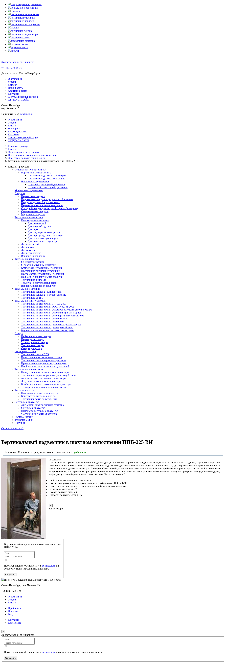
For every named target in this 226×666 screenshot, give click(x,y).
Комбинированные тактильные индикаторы (46, 384)
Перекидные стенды (32, 339)
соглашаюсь (48, 565)
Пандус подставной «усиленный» (40, 202)
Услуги (12, 81)
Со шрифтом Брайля (32, 262)
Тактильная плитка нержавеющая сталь (43, 360)
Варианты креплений (33, 256)
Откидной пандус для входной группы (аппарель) (49, 208)
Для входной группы (39, 226)
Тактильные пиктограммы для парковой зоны (47, 327)
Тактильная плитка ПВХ (35, 354)
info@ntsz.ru (26, 114)
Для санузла (28, 250)
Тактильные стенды (32, 345)
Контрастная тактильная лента (38, 396)
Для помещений (37, 223)
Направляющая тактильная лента (40, 393)
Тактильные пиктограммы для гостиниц (44, 318)
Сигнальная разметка (33, 407)
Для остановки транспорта (43, 238)
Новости (13, 611)
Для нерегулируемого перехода (45, 235)
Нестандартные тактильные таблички (42, 273)
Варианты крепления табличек (38, 285)
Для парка (33, 229)
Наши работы (15, 87)
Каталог (12, 84)
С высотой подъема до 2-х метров (47, 175)
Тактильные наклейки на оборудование (43, 294)
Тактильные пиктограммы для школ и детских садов (51, 324)
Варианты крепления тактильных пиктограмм (47, 330)
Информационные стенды (36, 336)
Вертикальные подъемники (36, 172)
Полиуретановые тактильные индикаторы (45, 372)
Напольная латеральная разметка (39, 410)
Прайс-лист (14, 608)
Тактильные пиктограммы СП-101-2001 (44, 303)
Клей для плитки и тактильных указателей (45, 366)
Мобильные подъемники (29, 190)
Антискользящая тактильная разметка (42, 405)
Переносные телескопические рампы (42, 205)
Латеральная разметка (27, 402)
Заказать (60, 501)
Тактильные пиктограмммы (30, 300)
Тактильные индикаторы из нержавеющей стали (48, 375)
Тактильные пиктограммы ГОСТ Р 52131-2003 (47, 306)
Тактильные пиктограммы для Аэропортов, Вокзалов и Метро (56, 309)
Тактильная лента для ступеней (39, 399)
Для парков (27, 247)
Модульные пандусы (33, 214)
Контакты (13, 93)
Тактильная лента (25, 390)
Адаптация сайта (17, 90)
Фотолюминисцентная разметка (39, 413)
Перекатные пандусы (33, 196)
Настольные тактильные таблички (40, 270)
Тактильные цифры (32, 297)
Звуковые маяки (24, 419)
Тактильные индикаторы (29, 369)
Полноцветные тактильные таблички (42, 276)
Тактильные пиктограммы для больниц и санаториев (51, 312)
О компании (15, 78)
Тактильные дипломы (33, 279)
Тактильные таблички (27, 259)
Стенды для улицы (31, 348)
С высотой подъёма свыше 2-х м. (46, 178)
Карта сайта (14, 622)
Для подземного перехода (42, 241)
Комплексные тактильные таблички (41, 267)
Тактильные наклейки (27, 288)
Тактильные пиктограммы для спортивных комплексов (52, 315)
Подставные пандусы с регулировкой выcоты (47, 199)
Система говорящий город (23, 96)
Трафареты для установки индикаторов (43, 387)
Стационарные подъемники (30, 169)
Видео (11, 614)
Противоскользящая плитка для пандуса (44, 363)
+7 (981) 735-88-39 (11, 67)
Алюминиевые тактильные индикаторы (44, 378)
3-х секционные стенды (34, 342)
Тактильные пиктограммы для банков (42, 321)
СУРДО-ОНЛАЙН (18, 99)
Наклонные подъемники (35, 181)
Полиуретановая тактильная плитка (41, 357)
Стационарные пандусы (34, 211)
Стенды (19, 333)
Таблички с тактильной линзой (39, 282)
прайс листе (79, 452)
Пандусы (20, 193)
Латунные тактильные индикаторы (41, 381)
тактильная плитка (25, 351)
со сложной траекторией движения (48, 187)
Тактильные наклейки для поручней (41, 291)
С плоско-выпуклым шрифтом (38, 264)
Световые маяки (24, 416)
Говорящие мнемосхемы (35, 220)
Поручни (20, 422)
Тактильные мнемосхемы (29, 217)
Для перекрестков (31, 253)
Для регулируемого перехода (44, 232)
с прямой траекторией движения (46, 184)
